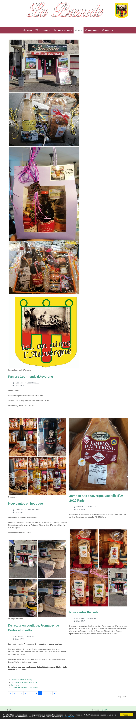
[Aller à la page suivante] (51, 693)
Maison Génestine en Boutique (22, 680)
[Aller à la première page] (10, 693)
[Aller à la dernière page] (54, 693)
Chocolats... (15, 685)
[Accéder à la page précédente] (14, 693)
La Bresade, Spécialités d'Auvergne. (24, 682)
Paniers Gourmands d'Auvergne (30, 376)
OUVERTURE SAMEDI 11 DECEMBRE (24, 687)
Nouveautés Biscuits (83, 612)
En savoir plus (68, 716)
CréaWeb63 (106, 710)
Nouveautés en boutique (25, 503)
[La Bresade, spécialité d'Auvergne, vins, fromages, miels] (68, 13)
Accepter (126, 714)
